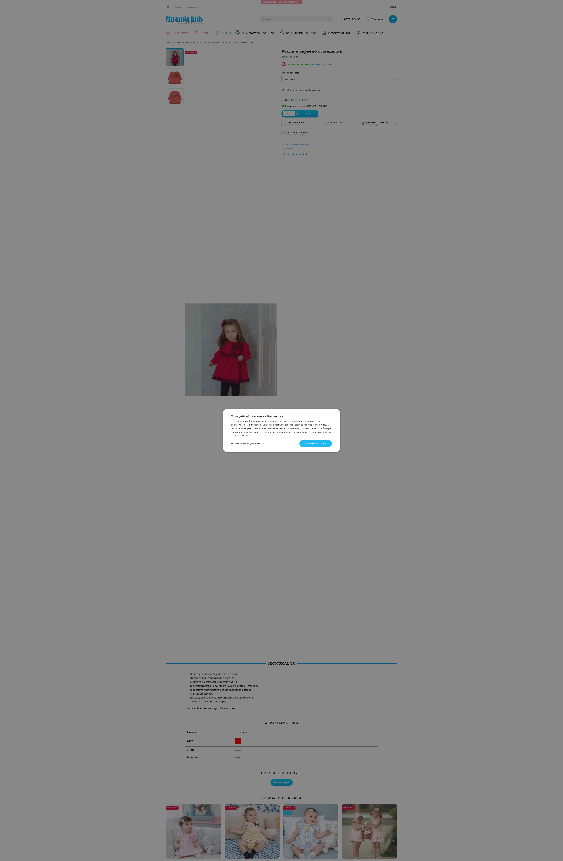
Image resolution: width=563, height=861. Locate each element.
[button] (247, 443)
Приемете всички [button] (316, 443)
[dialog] (281, 430)
